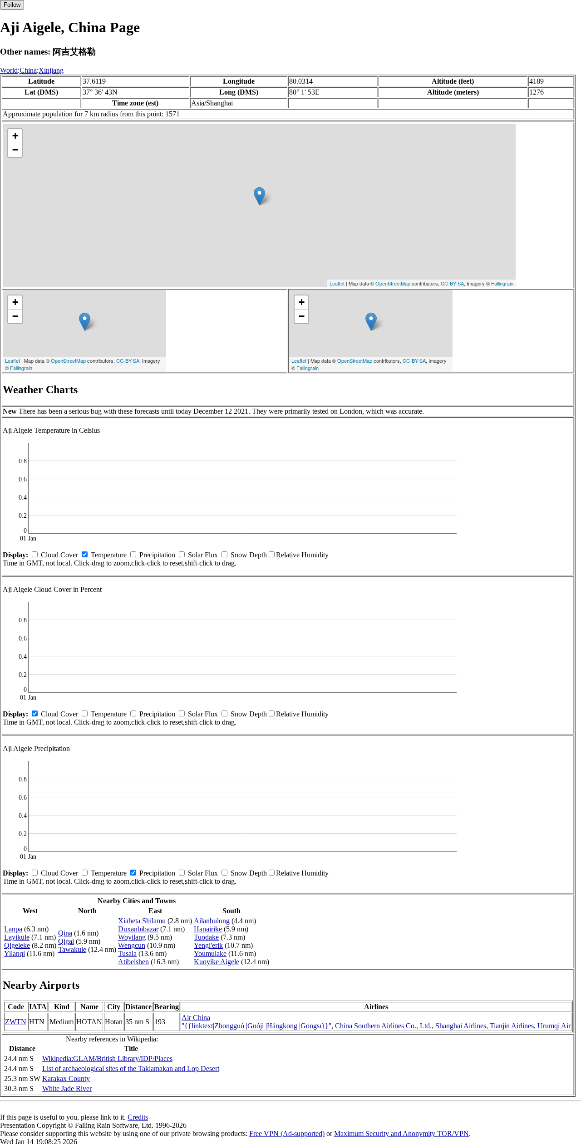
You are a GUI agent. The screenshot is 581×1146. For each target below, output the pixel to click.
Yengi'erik (208, 945)
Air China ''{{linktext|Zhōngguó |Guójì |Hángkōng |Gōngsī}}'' (256, 1022)
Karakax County (66, 1078)
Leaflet (337, 283)
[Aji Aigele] (259, 196)
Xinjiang (51, 70)
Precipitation (157, 555)
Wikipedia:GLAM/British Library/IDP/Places (107, 1058)
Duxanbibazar (138, 929)
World (9, 70)
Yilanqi (14, 953)
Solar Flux (203, 555)
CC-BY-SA (452, 283)
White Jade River (67, 1088)
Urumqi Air (554, 1026)
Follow (12, 4)
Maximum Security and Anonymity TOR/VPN (401, 1133)
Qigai (66, 941)
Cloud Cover (59, 555)
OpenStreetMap (392, 283)
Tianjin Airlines (512, 1026)
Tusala (127, 953)
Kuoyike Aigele (216, 962)
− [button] (15, 149)
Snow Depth (249, 555)
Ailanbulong (212, 921)
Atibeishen (133, 962)
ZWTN (15, 1022)
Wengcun (131, 945)
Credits (138, 1117)
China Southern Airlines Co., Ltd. (383, 1026)
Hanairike (208, 929)
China (28, 70)
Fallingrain (502, 283)
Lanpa (13, 929)
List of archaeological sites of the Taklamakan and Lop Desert (130, 1068)
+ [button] (15, 135)
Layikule (17, 937)
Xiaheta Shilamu (142, 921)
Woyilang (132, 937)
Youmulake (210, 953)
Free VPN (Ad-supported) (287, 1133)
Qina (65, 933)
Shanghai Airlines (460, 1026)
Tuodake (206, 937)
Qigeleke (17, 945)
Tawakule (72, 949)
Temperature (109, 555)
